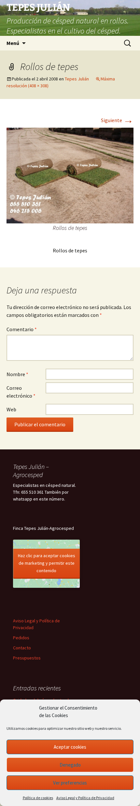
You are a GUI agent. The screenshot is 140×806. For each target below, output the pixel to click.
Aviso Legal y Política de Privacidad (85, 797)
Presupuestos (27, 658)
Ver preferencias (70, 783)
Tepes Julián (77, 79)
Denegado (70, 765)
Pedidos (21, 638)
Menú (13, 43)
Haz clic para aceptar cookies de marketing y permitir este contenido (46, 563)
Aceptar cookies (70, 747)
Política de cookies (38, 797)
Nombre (17, 374)
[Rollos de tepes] (70, 175)
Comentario (22, 329)
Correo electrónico (21, 392)
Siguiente (117, 120)
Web (11, 409)
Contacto (22, 648)
